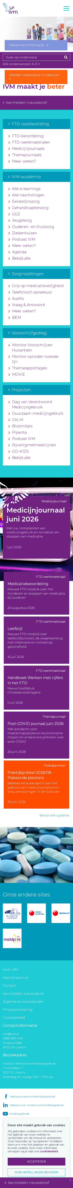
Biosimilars (22, 426)
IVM (17, 8)
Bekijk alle (21, 258)
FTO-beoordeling (28, 136)
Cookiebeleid (14, 1018)
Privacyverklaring (18, 1010)
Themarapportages (29, 368)
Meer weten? (24, 161)
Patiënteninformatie (28, 45)
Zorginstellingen (17, 31)
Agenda (19, 252)
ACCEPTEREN (36, 1161)
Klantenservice (15, 978)
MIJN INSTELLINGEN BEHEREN (36, 1172)
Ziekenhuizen (24, 233)
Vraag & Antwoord (28, 305)
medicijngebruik (19, 1113)
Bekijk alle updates (54, 815)
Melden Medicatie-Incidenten (36, 75)
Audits (18, 298)
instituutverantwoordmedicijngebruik (32, 1096)
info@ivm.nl (11, 1034)
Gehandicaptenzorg (30, 208)
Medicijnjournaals (28, 148)
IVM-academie (15, 23)
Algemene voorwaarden (23, 1002)
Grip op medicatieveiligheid (37, 286)
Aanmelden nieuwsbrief (26, 103)
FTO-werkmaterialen (31, 142)
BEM (16, 317)
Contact (9, 986)
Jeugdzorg (22, 220)
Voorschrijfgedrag (18, 40)
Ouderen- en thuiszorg (33, 226)
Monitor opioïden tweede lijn (35, 359)
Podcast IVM (23, 239)
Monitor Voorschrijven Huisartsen (32, 347)
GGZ (16, 214)
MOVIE (18, 374)
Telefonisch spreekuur (32, 292)
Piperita (19, 432)
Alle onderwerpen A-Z (20, 64)
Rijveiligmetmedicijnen (34, 445)
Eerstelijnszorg (26, 201)
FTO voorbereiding (19, 15)
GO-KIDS (20, 451)
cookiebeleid (49, 1151)
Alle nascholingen (28, 195)
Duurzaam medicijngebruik (37, 413)
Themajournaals (26, 155)
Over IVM (10, 970)
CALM (17, 420)
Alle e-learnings (26, 189)
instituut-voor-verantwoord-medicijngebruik (36, 1105)
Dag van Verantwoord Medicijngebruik (32, 404)
